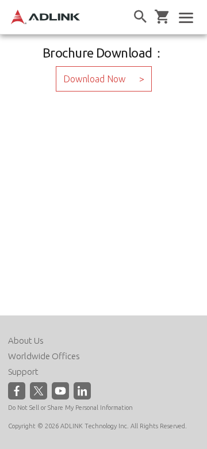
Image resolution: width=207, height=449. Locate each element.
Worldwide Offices (44, 356)
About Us (26, 340)
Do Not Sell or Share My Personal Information (70, 407)
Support (23, 371)
